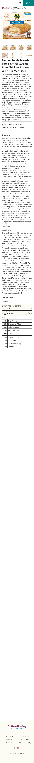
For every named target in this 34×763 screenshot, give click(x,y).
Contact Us (9, 743)
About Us (25, 733)
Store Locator (9, 736)
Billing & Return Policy (25, 743)
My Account (9, 733)
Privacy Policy (25, 739)
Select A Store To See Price (13, 127)
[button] (5, 48)
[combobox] (17, 301)
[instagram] (18, 748)
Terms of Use (25, 736)
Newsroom (9, 739)
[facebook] (14, 748)
